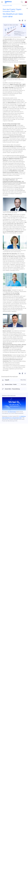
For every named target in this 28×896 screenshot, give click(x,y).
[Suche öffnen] (22, 2)
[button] (19, 20)
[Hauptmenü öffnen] (2, 2)
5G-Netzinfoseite (12, 411)
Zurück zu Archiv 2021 (7, 5)
